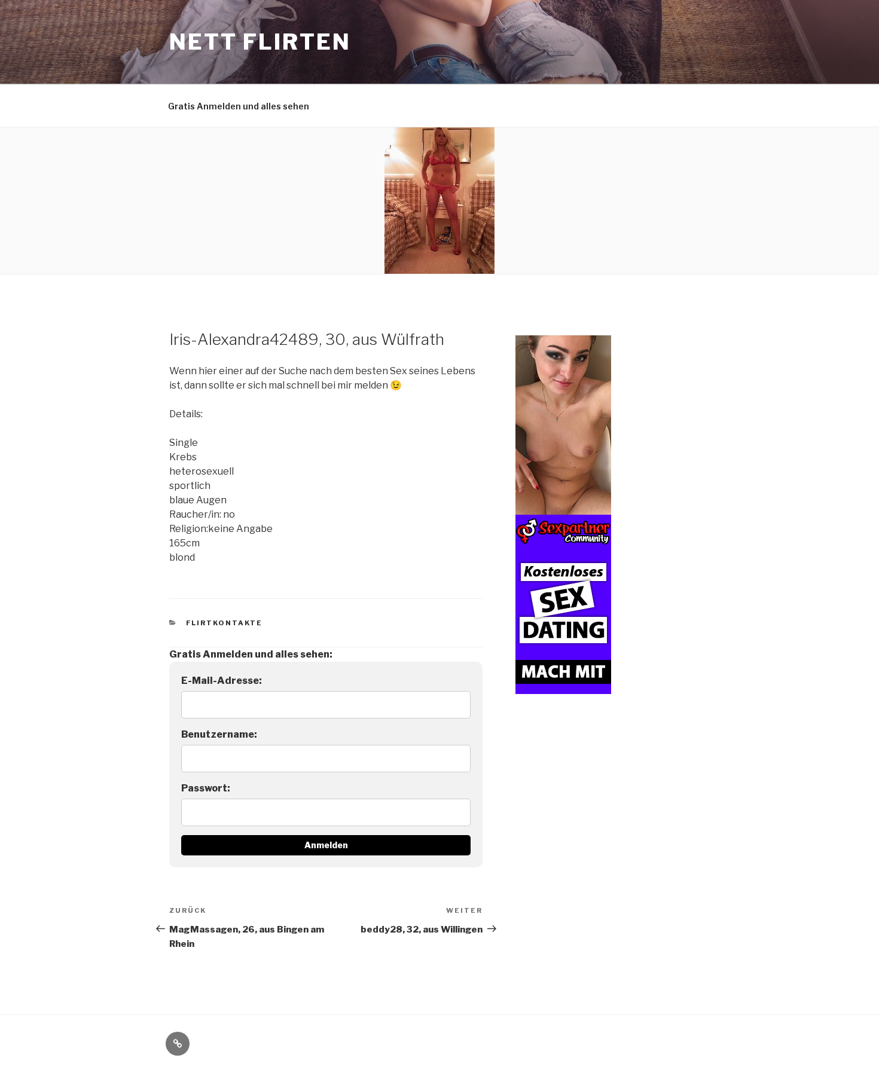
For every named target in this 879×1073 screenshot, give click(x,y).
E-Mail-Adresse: (221, 680)
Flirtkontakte (224, 623)
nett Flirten (260, 42)
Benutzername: (219, 734)
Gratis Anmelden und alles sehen (238, 106)
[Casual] (563, 514)
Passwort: (205, 788)
